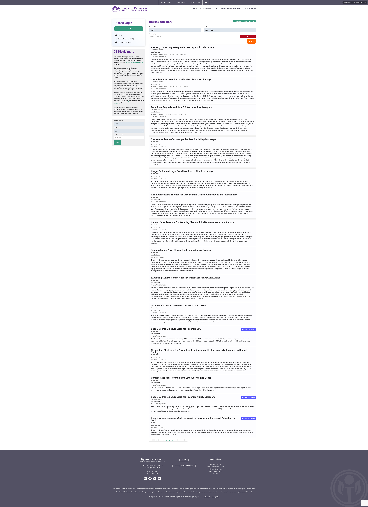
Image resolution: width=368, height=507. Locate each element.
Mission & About (215, 464)
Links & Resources (215, 469)
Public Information (215, 471)
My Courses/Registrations (228, 8)
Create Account (195, 2)
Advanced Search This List (244, 21)
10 (182, 440)
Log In (128, 29)
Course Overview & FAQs (126, 39)
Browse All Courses (202, 8)
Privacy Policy (216, 497)
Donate (215, 474)
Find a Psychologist (184, 466)
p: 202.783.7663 (152, 472)
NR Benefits (181, 2)
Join (184, 460)
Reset (251, 41)
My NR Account (166, 2)
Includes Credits (155, 52)
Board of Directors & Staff (215, 467)
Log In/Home (250, 8)
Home (120, 35)
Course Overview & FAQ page (134, 62)
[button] (248, 36)
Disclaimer (207, 497)
